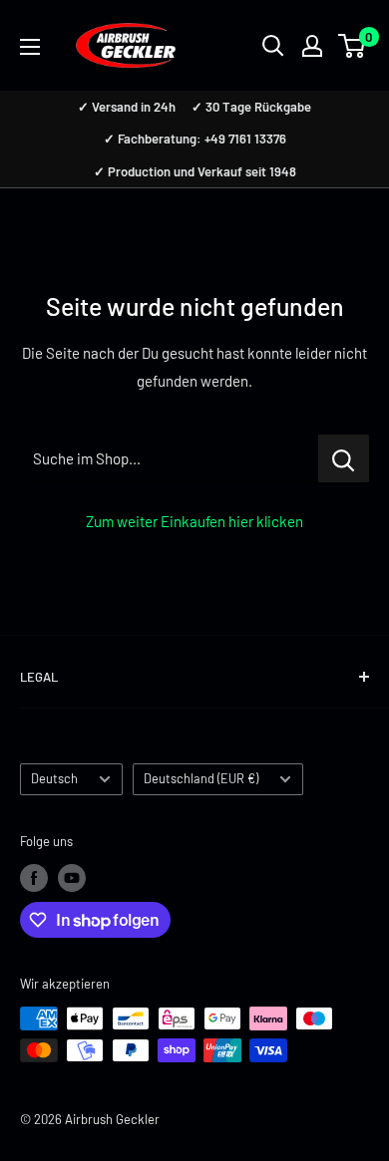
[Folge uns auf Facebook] (34, 878)
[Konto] (312, 46)
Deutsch (54, 778)
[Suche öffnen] (273, 46)
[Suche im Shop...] (343, 458)
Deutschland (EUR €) (201, 778)
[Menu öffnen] (30, 47)
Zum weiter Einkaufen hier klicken (194, 521)
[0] (352, 46)
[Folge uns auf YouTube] (72, 878)
